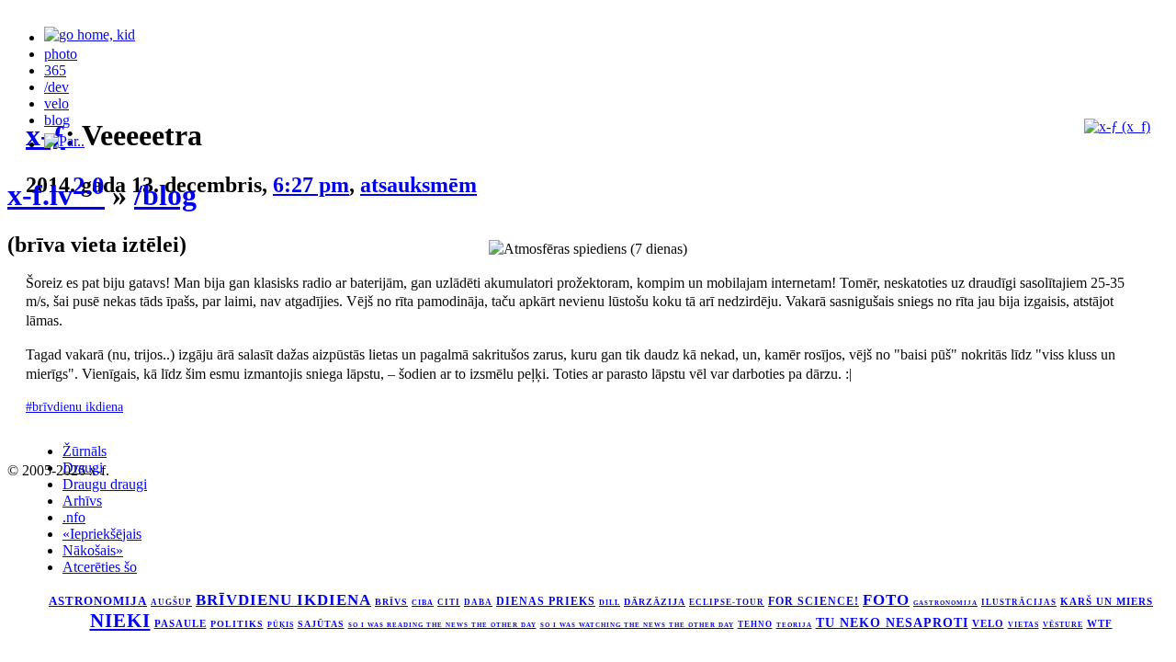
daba (478, 602)
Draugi (82, 467)
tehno (755, 624)
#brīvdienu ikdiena (74, 406)
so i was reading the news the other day (442, 625)
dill (609, 603)
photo (60, 54)
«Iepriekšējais (101, 534)
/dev (56, 87)
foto (886, 599)
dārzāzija (654, 602)
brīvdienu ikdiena (283, 600)
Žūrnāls (84, 451)
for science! (813, 601)
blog (57, 120)
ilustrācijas (1019, 602)
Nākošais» (92, 550)
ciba (423, 603)
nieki (120, 621)
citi (448, 602)
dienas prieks (545, 601)
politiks (237, 624)
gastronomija (945, 603)
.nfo (73, 517)
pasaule (180, 623)
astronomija (98, 601)
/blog (165, 194)
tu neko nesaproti (892, 623)
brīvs (391, 602)
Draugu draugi (104, 484)
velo (56, 103)
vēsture (1063, 625)
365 (55, 70)
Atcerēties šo (99, 567)
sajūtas (321, 624)
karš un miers (1106, 601)
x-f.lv (56, 194)
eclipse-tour (726, 602)
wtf (1100, 623)
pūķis (280, 625)
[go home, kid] (89, 37)
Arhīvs (82, 500)
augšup (171, 602)
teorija (794, 625)
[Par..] (64, 144)
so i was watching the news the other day (637, 625)
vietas (1023, 625)
